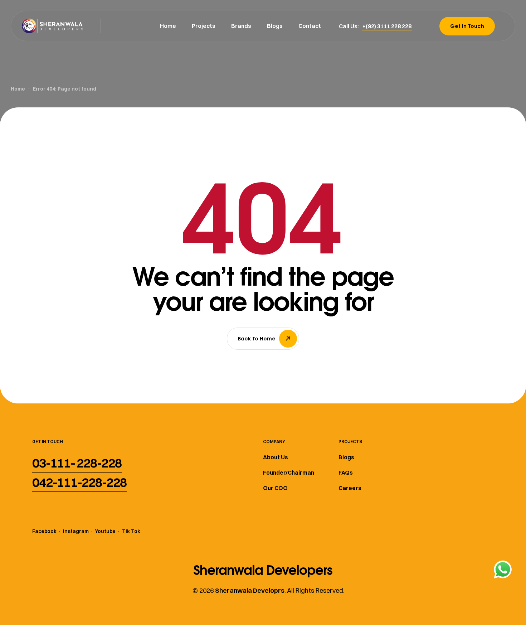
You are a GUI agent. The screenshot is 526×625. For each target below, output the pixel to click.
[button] (386, 26)
